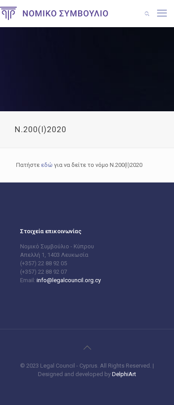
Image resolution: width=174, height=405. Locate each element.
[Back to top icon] (87, 347)
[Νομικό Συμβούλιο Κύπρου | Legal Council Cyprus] (54, 13)
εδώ (47, 165)
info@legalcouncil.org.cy (69, 280)
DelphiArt (123, 374)
